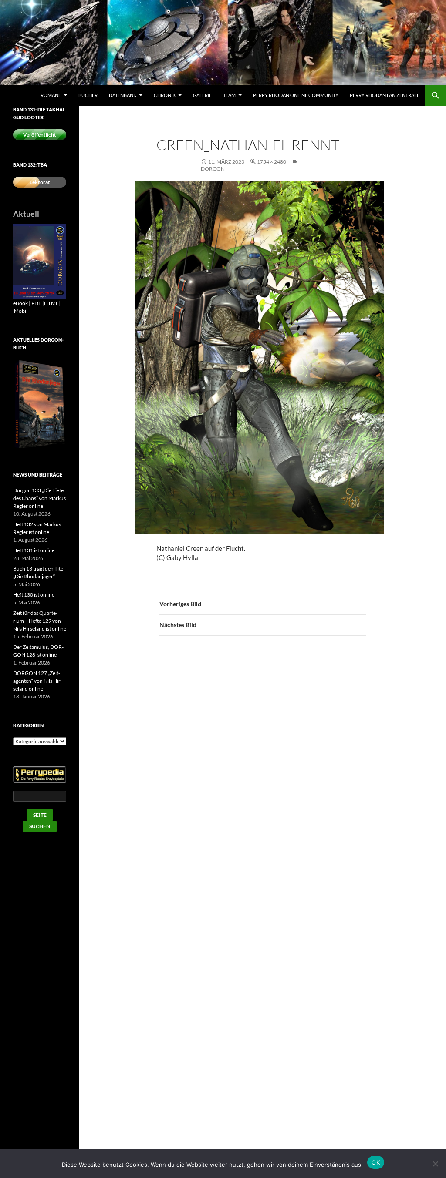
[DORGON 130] (39, 261)
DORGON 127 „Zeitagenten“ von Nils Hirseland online (37, 681)
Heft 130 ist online (33, 594)
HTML (51, 303)
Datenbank (122, 95)
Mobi (20, 311)
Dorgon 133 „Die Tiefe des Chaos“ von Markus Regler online (39, 498)
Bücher (88, 95)
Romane (51, 95)
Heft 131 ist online (33, 550)
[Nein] (435, 1163)
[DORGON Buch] (39, 404)
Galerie (202, 95)
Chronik (165, 95)
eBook (20, 303)
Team (229, 95)
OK (376, 1162)
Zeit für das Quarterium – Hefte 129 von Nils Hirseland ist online (39, 621)
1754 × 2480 (271, 161)
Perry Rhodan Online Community (295, 95)
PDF (36, 303)
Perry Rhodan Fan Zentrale (384, 95)
